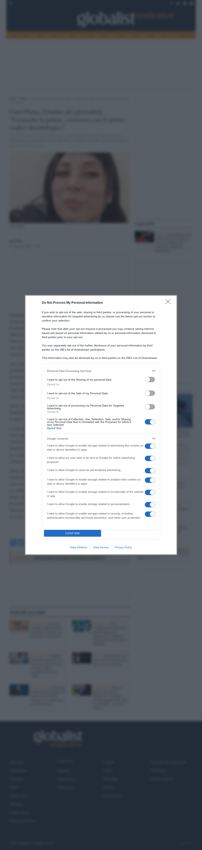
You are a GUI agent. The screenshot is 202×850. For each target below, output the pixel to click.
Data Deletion (78, 547)
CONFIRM (72, 533)
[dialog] (101, 425)
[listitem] (101, 371)
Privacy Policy (123, 547)
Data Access (101, 547)
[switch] (150, 379)
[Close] (169, 303)
